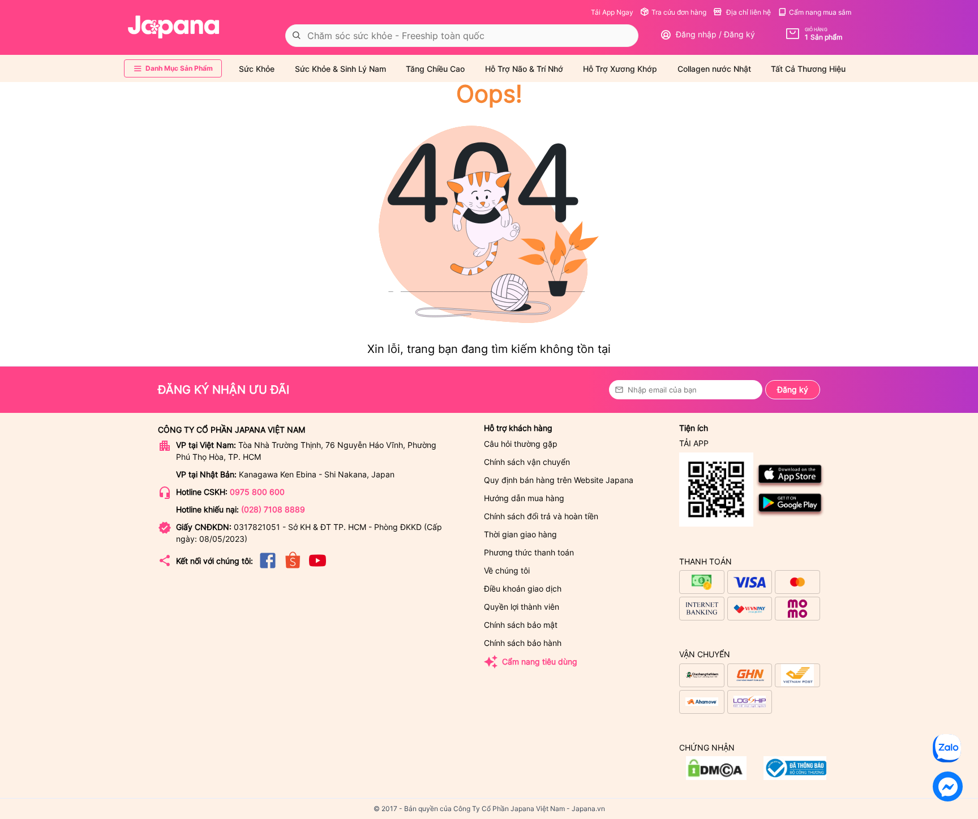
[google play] (790, 514)
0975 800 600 (257, 492)
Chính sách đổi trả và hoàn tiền (541, 516)
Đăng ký (792, 389)
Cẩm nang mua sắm (820, 12)
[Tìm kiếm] (296, 35)
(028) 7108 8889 (273, 509)
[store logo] (174, 27)
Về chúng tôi (507, 570)
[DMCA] (795, 777)
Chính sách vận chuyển (527, 462)
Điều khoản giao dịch (522, 588)
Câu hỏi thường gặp (520, 444)
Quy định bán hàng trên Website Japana (558, 480)
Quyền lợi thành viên (521, 606)
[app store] (790, 485)
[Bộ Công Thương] (716, 777)
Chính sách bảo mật (520, 625)
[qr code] (716, 490)
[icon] (268, 567)
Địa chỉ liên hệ (747, 12)
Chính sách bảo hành (522, 643)
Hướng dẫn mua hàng (524, 498)
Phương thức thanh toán (529, 552)
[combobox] (461, 35)
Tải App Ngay (612, 12)
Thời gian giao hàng (520, 534)
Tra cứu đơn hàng (678, 12)
